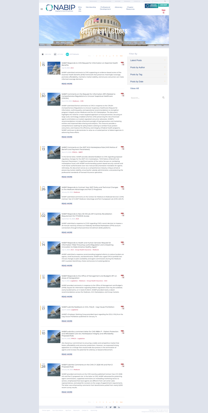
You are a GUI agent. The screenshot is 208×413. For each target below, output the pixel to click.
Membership (91, 7)
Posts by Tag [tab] (136, 74)
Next (121, 56)
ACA (72, 68)
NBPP (81, 152)
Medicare (76, 101)
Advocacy (118, 7)
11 (113, 56)
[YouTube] (115, 407)
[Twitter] (111, 407)
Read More (67, 84)
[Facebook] (106, 407)
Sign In (163, 11)
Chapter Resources (130, 8)
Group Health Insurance (83, 250)
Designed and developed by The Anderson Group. (155, 411)
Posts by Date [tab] (136, 81)
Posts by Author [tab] (137, 67)
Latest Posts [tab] (136, 60)
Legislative (74, 281)
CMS (81, 101)
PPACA (74, 152)
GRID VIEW (47, 54)
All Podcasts (74, 54)
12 (116, 56)
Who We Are (80, 9)
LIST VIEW (60, 54)
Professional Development (105, 8)
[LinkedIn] (119, 407)
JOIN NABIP (163, 5)
